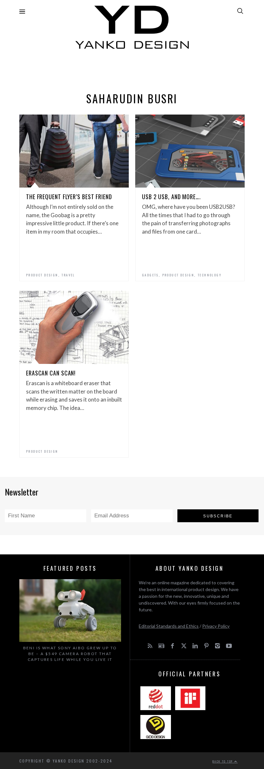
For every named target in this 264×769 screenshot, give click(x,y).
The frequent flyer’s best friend (69, 196)
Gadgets (150, 275)
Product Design (42, 275)
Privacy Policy (216, 626)
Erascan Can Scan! (51, 373)
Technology (210, 275)
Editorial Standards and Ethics (169, 626)
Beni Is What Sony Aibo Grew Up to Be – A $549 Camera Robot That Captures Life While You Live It (70, 653)
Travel (68, 275)
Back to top (223, 761)
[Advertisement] (132, 68)
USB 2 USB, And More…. (171, 196)
